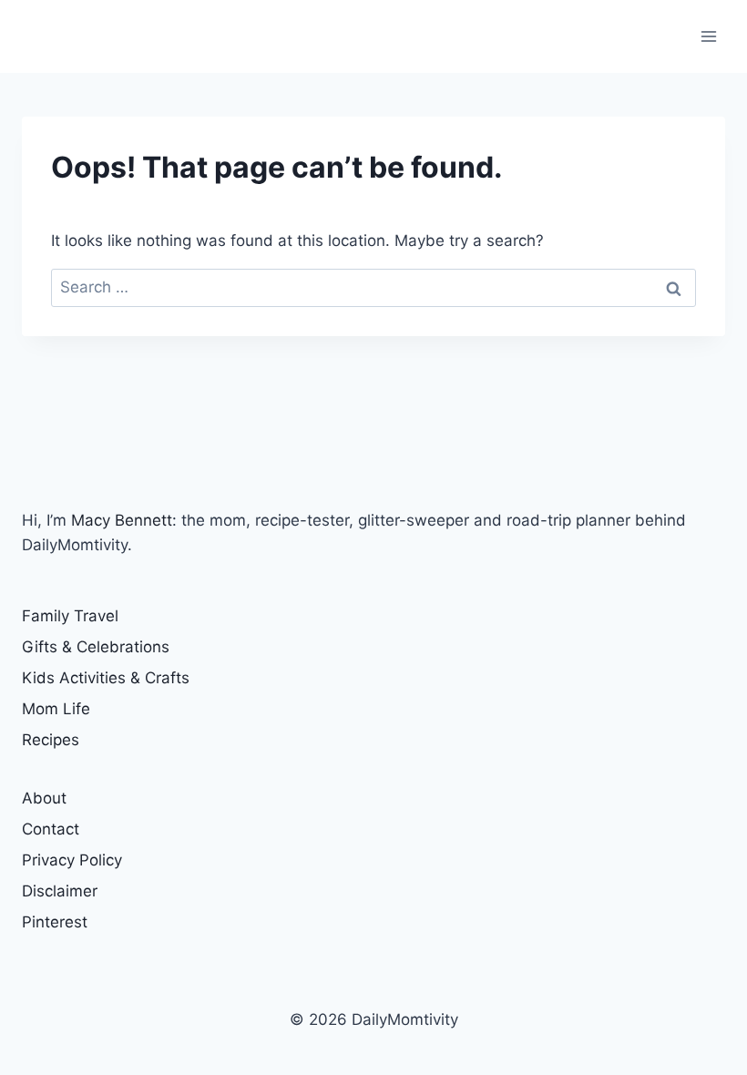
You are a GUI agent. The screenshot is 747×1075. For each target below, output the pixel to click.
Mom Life (56, 709)
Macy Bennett (121, 520)
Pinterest (54, 922)
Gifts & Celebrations (95, 647)
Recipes (50, 740)
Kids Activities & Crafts (105, 678)
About (44, 798)
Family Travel (70, 616)
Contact (50, 829)
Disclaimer (59, 891)
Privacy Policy (72, 860)
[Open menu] (708, 36)
